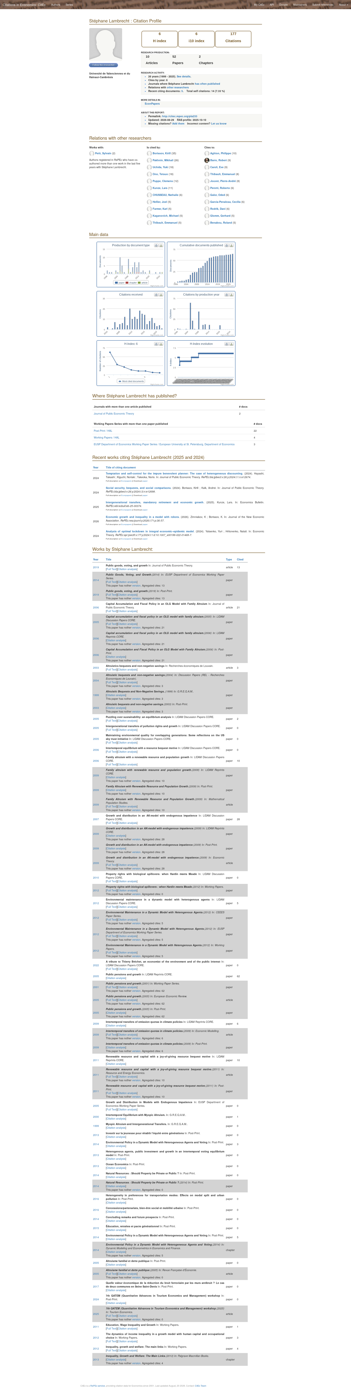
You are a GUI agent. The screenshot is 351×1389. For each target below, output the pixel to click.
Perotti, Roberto (220, 188)
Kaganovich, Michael (166, 215)
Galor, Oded (217, 195)
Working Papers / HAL (106, 437)
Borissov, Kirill (162, 153)
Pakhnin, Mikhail (163, 160)
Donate (283, 4)
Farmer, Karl (160, 208)
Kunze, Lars (160, 188)
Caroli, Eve (217, 167)
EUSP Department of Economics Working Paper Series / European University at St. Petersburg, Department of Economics (164, 444)
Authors (55, 4)
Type (229, 559)
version (136, 585)
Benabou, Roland (221, 222)
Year (95, 467)
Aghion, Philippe (220, 153)
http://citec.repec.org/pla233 (179, 116)
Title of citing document (121, 467)
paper (145, 481)
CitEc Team (200, 1385)
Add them (178, 123)
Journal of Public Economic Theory (114, 413)
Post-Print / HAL (103, 430)
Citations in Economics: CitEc (24, 4)
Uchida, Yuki (160, 167)
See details (183, 76)
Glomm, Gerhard (220, 215)
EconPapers (152, 103)
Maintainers (300, 4)
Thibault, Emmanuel (165, 222)
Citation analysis (127, 569)
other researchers (178, 87)
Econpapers (126, 481)
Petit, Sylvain (103, 153)
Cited (240, 559)
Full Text (111, 569)
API (272, 4)
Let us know (219, 123)
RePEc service (97, 1385)
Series (69, 4)
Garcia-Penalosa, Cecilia (225, 202)
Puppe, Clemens (163, 181)
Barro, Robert (218, 160)
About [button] (342, 4)
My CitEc (259, 4)
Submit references (322, 4)
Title (108, 559)
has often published (207, 83)
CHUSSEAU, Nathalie (165, 195)
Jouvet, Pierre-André (223, 181)
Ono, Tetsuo (160, 174)
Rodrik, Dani (218, 208)
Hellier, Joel (160, 202)
